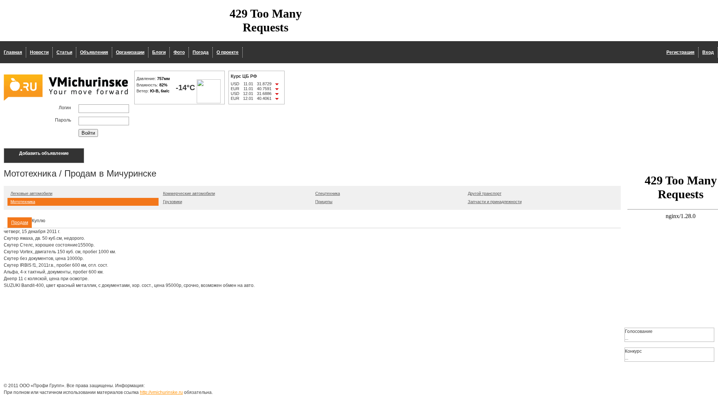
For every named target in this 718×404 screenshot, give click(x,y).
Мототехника (22, 201)
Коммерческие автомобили (189, 193)
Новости (39, 52)
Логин (65, 107)
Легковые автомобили (31, 193)
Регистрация (680, 52)
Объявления (94, 52)
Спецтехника (327, 193)
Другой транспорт (484, 193)
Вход (708, 52)
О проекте (228, 52)
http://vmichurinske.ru (161, 392)
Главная (13, 52)
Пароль (63, 120)
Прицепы (323, 201)
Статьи (64, 52)
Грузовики (172, 201)
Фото (179, 52)
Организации (130, 52)
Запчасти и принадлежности (495, 201)
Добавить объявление (44, 153)
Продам (19, 222)
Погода (201, 52)
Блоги (159, 52)
